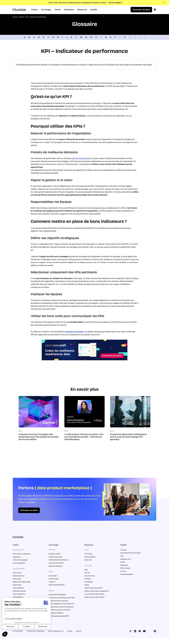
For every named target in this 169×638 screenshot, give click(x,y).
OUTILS (86, 550)
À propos (123, 550)
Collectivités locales (55, 557)
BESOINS (51, 590)
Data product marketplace (21, 554)
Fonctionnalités (19, 569)
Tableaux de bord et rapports (58, 601)
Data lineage (17, 585)
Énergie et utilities (55, 554)
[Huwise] (19, 9)
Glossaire (22, 17)
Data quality (17, 579)
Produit (34, 9)
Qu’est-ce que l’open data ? (93, 588)
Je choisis (26, 626)
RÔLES (51, 571)
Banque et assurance (55, 566)
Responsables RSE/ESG (57, 585)
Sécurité (78, 631)
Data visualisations (19, 594)
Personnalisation (18, 588)
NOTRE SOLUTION (18, 550)
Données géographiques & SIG (59, 616)
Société (93, 9)
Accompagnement (19, 563)
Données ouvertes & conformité (59, 610)
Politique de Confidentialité (35, 631)
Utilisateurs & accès (19, 591)
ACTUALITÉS (88, 565)
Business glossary (18, 576)
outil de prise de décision (81, 158)
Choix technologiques (20, 560)
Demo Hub (88, 560)
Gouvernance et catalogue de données (62, 597)
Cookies (69, 631)
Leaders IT (52, 582)
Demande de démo (126, 574)
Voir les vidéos (114, 2)
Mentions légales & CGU (55, 631)
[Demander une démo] (84, 499)
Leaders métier (54, 579)
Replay (86, 585)
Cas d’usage (46, 9)
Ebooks (87, 573)
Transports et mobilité (56, 563)
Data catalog (17, 573)
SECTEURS (52, 550)
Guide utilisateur (89, 557)
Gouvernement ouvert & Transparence (61, 607)
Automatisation (18, 597)
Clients (58, 9)
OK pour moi (42, 626)
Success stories (89, 576)
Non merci (10, 626)
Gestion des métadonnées (21, 582)
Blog (86, 569)
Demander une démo (141, 9)
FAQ (121, 556)
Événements (88, 582)
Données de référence (56, 613)
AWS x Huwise (125, 568)
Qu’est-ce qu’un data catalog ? (94, 597)
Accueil (15, 17)
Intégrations (17, 557)
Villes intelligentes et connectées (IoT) (61, 604)
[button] (5, 634)
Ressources (82, 9)
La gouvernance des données (94, 594)
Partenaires (69, 9)
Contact (123, 571)
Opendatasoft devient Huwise (130, 553)
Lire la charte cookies (13, 618)
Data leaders (53, 576)
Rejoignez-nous (125, 559)
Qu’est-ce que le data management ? (96, 591)
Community (88, 554)
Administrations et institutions (59, 560)
